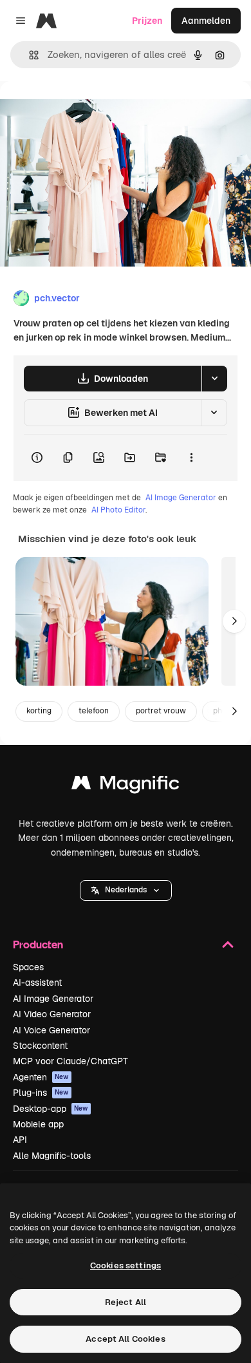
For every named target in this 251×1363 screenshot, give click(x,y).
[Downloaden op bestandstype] (214, 378)
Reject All (125, 1302)
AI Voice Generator (51, 1030)
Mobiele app (38, 1124)
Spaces (28, 967)
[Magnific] (125, 786)
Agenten (41, 1077)
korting (38, 711)
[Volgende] (234, 621)
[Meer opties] (191, 458)
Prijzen (147, 20)
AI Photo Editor (118, 510)
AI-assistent (37, 982)
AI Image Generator (180, 498)
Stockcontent (40, 1045)
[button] (126, 890)
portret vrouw (161, 711)
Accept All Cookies (125, 1338)
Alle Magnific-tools (52, 1155)
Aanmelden (205, 20)
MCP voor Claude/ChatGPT (70, 1061)
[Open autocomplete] (28, 55)
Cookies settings (125, 1265)
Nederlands (126, 890)
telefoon (94, 711)
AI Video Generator (52, 1014)
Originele (84, 110)
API (20, 1139)
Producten (38, 944)
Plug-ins (41, 1092)
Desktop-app (50, 1108)
